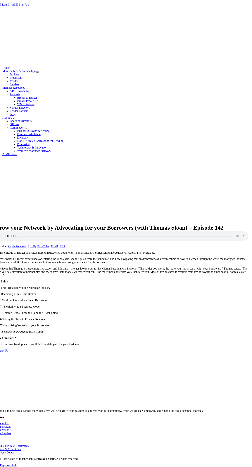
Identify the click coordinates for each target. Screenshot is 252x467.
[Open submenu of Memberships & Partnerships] (37, 72)
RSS (62, 246)
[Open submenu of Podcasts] (21, 95)
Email (54, 246)
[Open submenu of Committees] (25, 128)
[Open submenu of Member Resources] (26, 88)
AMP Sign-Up (20, 4)
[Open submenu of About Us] (15, 118)
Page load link (8, 465)
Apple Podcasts (17, 246)
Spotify (32, 246)
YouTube (43, 246)
